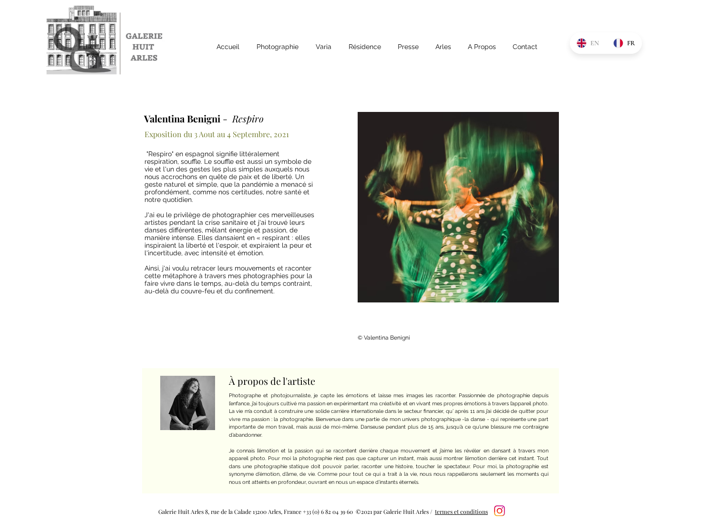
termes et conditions (461, 511)
